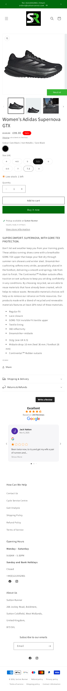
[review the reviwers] (12, 439)
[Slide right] (63, 106)
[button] (6, 18)
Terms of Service (15, 529)
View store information (18, 229)
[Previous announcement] (6, 4)
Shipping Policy (15, 515)
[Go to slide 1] (31, 463)
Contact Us (12, 493)
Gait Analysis (13, 507)
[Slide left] (3, 106)
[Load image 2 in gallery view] (33, 106)
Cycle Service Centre (17, 500)
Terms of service (16, 684)
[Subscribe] (49, 646)
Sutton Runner (22, 679)
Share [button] (9, 367)
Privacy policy (52, 679)
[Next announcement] (61, 4)
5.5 (38, 161)
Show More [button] (16, 456)
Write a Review (45, 399)
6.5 (9, 169)
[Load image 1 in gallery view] (16, 106)
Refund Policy (14, 522)
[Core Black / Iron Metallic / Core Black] (5, 149)
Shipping (5, 137)
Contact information (51, 684)
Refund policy (37, 679)
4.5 (18, 162)
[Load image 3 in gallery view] (51, 106)
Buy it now (33, 209)
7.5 (28, 168)
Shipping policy (33, 684)
